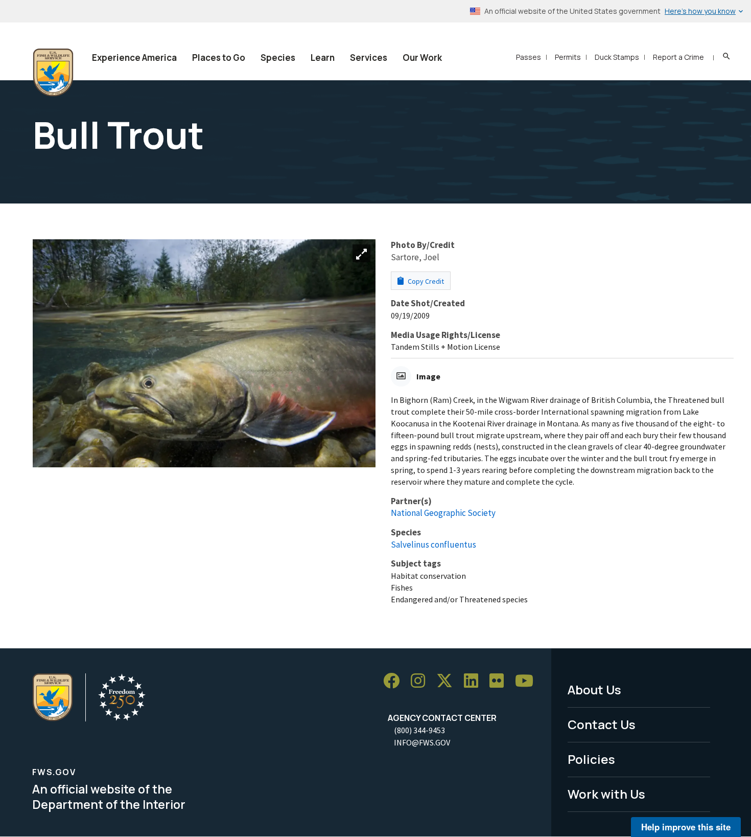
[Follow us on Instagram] (421, 681)
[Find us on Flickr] (500, 681)
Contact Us (602, 724)
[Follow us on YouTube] (528, 681)
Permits (568, 57)
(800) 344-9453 (419, 730)
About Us (594, 689)
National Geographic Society (443, 512)
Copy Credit (425, 281)
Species (278, 57)
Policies (591, 759)
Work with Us (606, 793)
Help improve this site (686, 827)
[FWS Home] (53, 72)
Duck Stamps (617, 57)
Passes (528, 57)
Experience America (134, 57)
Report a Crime (678, 57)
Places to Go (218, 57)
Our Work (422, 57)
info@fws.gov (422, 742)
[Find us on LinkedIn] (474, 681)
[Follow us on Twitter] (448, 681)
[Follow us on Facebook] (395, 681)
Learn (323, 57)
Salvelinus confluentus (433, 544)
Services (368, 57)
